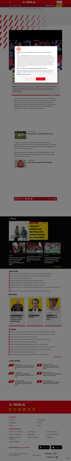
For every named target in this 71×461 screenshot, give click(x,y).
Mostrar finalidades (30, 78)
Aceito (40, 78)
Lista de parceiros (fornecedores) (23, 74)
